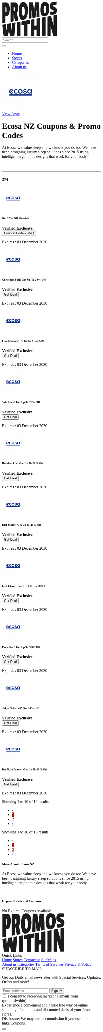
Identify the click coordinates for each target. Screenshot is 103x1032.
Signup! (56, 991)
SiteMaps (48, 960)
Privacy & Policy (78, 964)
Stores (17, 58)
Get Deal (10, 294)
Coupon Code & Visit (19, 233)
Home (17, 53)
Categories (20, 62)
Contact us (32, 960)
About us (19, 67)
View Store (11, 114)
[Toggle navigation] (4, 46)
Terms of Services (49, 964)
